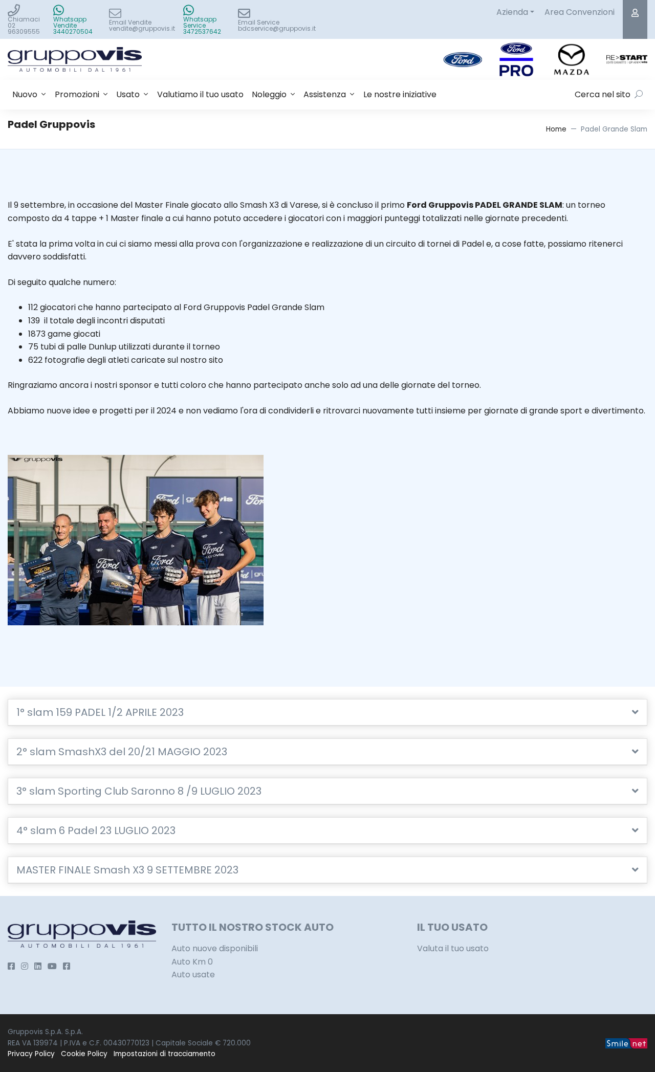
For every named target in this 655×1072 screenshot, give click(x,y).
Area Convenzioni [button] (579, 12)
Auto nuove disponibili (214, 948)
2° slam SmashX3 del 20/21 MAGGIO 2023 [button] (121, 752)
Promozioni (77, 94)
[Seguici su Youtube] (52, 966)
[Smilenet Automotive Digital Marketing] (626, 1043)
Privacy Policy (31, 1054)
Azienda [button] (512, 12)
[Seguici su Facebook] (11, 966)
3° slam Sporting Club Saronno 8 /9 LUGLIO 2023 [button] (138, 791)
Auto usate (193, 974)
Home (556, 129)
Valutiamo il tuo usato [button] (200, 94)
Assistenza (324, 94)
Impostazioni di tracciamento (164, 1054)
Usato (128, 94)
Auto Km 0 (192, 962)
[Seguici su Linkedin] (37, 966)
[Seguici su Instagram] (24, 966)
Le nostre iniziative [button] (399, 94)
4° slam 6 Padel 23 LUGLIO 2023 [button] (96, 830)
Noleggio (269, 94)
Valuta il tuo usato (453, 948)
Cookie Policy (84, 1054)
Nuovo (24, 94)
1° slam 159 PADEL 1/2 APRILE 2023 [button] (100, 712)
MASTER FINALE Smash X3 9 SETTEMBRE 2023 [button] (127, 870)
